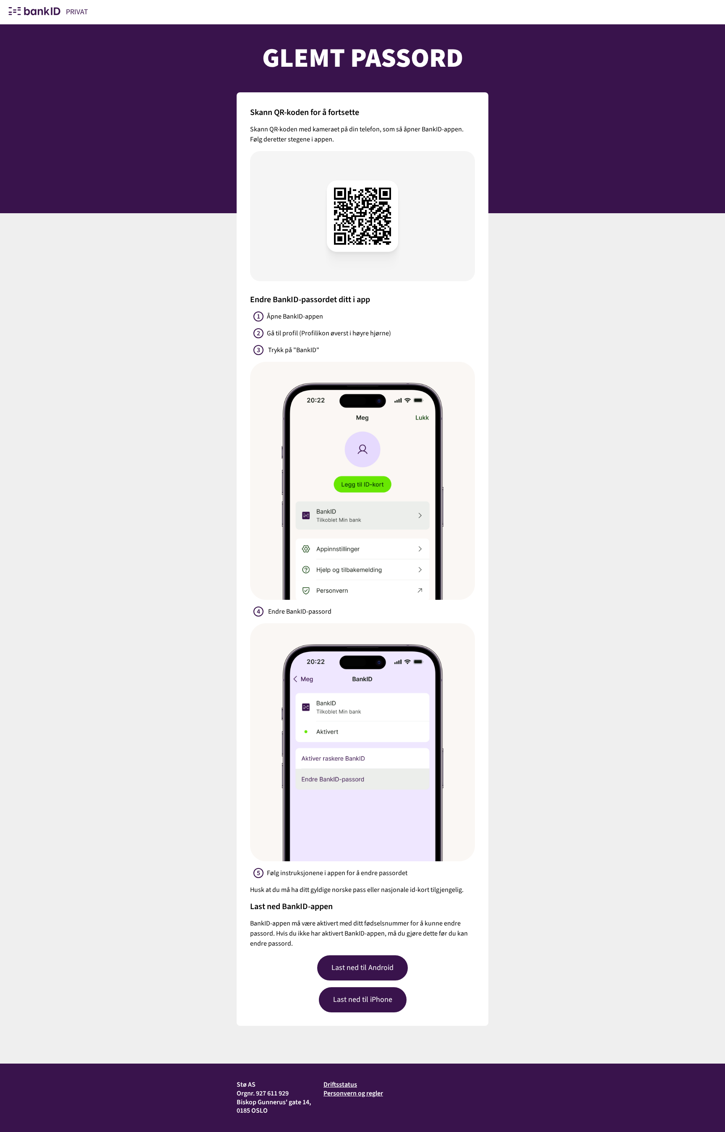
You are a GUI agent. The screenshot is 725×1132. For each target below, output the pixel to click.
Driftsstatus (340, 1084)
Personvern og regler (353, 1093)
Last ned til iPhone (362, 999)
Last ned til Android (362, 967)
